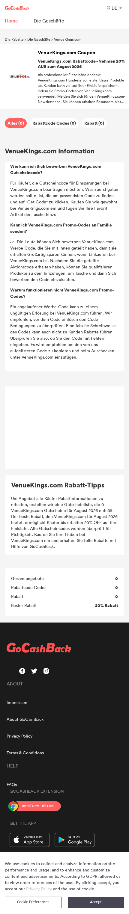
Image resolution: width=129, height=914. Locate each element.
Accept (96, 902)
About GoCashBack (25, 719)
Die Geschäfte (38, 39)
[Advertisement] (64, 427)
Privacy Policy (19, 736)
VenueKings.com (67, 39)
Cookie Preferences (33, 902)
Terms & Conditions (25, 753)
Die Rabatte (14, 39)
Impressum (17, 702)
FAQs (12, 784)
